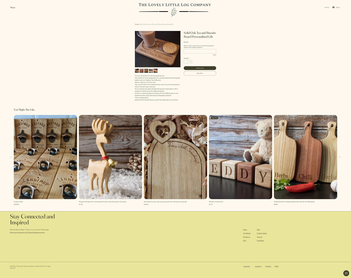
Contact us (246, 237)
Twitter (276, 266)
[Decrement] (185, 61)
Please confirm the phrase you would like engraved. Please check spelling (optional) (199, 46)
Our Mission (247, 233)
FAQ (244, 240)
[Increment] (191, 61)
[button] (14, 7)
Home (137, 24)
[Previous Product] (11, 157)
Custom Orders (262, 233)
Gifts (258, 230)
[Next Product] (340, 157)
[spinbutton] (188, 61)
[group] (175, 160)
